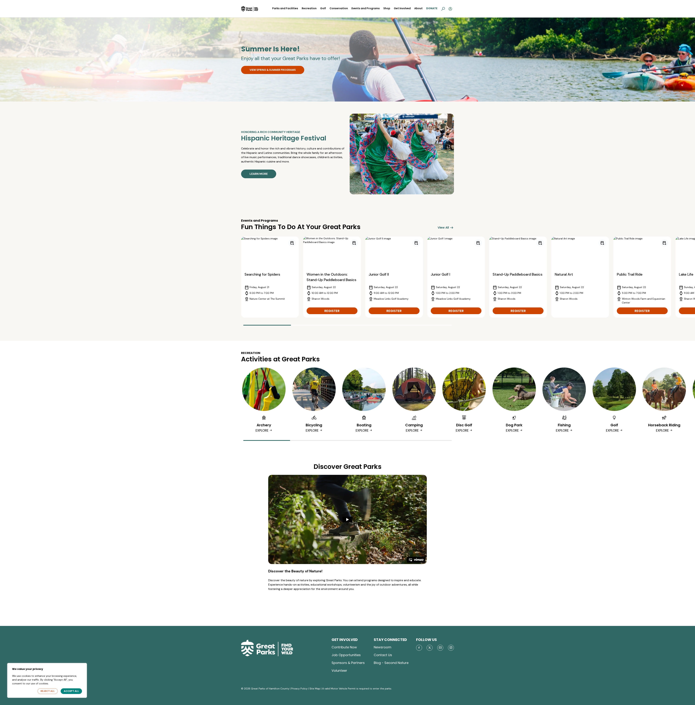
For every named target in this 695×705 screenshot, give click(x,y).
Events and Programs (365, 8)
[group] (270, 277)
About (418, 8)
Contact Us (383, 655)
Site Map (314, 688)
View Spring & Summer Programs (273, 70)
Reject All (48, 691)
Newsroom (382, 647)
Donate (431, 8)
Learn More (259, 174)
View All (446, 227)
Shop (386, 8)
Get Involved (402, 8)
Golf (323, 8)
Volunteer (339, 670)
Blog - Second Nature (391, 662)
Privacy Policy (299, 688)
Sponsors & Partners (348, 662)
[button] (443, 8)
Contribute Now (344, 647)
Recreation (309, 8)
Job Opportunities (346, 655)
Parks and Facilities (285, 8)
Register (332, 311)
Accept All (71, 691)
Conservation (339, 8)
